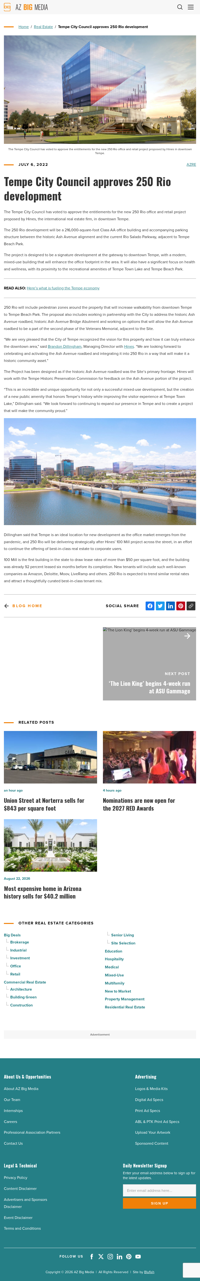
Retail (15, 974)
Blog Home (27, 606)
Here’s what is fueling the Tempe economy (63, 288)
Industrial (18, 950)
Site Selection (123, 943)
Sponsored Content (151, 1143)
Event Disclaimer (18, 1217)
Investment (20, 958)
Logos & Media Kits (151, 1088)
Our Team (12, 1099)
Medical (112, 967)
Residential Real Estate (125, 1007)
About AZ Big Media (21, 1088)
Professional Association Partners (32, 1132)
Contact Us (13, 1143)
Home (24, 27)
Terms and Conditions (22, 1228)
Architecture (21, 989)
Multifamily (114, 983)
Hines (129, 346)
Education (113, 951)
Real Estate (43, 27)
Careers (10, 1121)
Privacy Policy (15, 1177)
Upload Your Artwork (152, 1132)
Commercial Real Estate (25, 982)
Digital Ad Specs (149, 1099)
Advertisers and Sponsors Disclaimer (25, 1203)
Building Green (23, 997)
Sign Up (159, 1203)
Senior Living (122, 935)
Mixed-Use (114, 975)
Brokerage (19, 942)
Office (15, 966)
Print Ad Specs (147, 1110)
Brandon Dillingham (64, 346)
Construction (21, 1005)
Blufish (149, 1272)
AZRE (191, 164)
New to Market (118, 991)
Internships (13, 1110)
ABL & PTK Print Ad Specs (157, 1121)
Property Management (124, 999)
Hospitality (114, 959)
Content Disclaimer (20, 1188)
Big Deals (12, 935)
